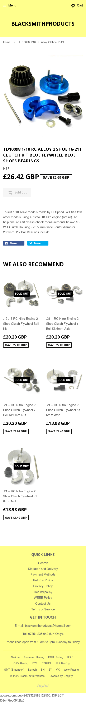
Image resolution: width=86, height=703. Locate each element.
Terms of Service (43, 609)
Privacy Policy (43, 586)
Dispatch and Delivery (43, 568)
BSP (70, 657)
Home (6, 42)
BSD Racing (55, 657)
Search (43, 562)
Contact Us (43, 603)
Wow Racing (71, 669)
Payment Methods (43, 574)
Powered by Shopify (61, 676)
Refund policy (43, 592)
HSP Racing (62, 663)
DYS (35, 663)
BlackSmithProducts (43, 23)
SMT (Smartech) (14, 669)
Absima (15, 657)
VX (58, 669)
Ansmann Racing (34, 657)
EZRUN (46, 663)
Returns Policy (43, 580)
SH (42, 669)
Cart (79, 5)
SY (50, 669)
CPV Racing (21, 663)
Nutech (32, 669)
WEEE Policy (43, 597)
